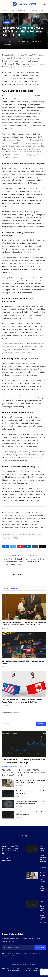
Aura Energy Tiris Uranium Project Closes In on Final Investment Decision (30, 802)
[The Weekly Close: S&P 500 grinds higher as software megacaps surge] (24, 744)
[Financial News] (24, 4)
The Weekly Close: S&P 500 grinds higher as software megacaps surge (23, 761)
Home (4, 10)
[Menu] (3, 3)
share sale (6, 538)
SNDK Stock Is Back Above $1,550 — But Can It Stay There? (23, 662)
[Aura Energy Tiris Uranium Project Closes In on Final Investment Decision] (8, 804)
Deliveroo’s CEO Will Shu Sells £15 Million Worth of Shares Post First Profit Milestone (12, 562)
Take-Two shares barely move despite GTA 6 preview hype (30, 792)
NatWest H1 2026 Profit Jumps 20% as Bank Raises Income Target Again (30, 781)
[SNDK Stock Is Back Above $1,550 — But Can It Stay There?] (24, 645)
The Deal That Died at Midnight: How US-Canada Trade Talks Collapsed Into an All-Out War (22, 701)
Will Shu (16, 538)
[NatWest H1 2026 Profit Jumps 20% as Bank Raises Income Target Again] (8, 783)
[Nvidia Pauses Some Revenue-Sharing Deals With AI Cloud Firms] (8, 814)
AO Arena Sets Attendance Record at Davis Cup (35, 560)
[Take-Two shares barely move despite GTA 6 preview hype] (8, 793)
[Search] (44, 3)
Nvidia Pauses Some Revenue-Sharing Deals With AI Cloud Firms (30, 813)
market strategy (35, 534)
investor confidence (20, 534)
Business (7, 22)
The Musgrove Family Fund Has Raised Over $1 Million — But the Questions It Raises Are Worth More (24, 623)
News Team (14, 41)
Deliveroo (6, 534)
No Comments (36, 41)
